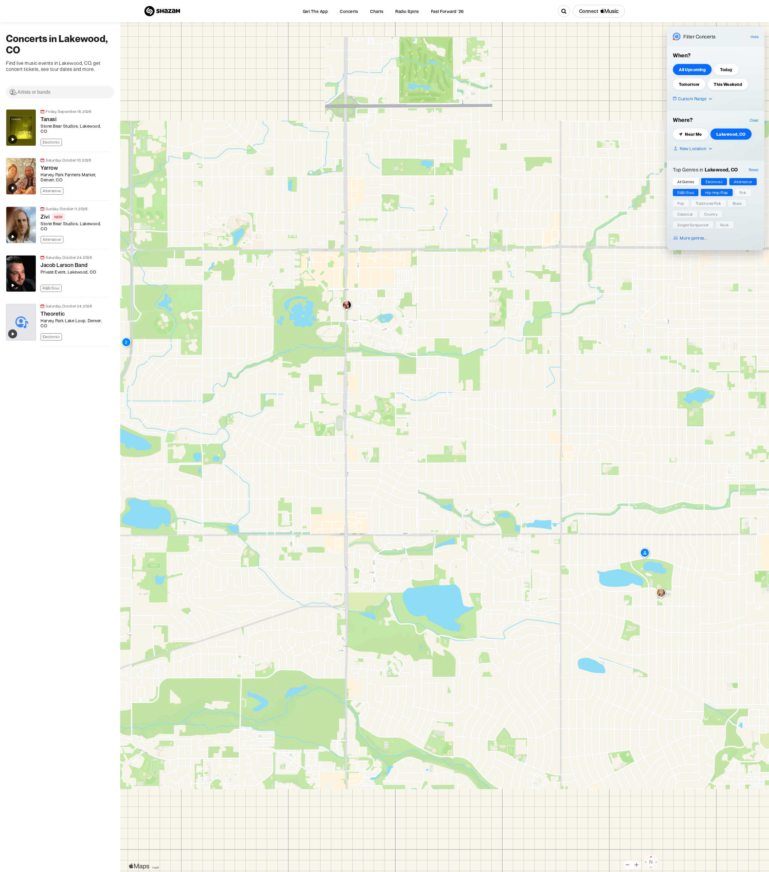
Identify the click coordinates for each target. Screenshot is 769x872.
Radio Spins (407, 11)
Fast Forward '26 (447, 11)
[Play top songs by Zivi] (12, 236)
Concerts (349, 11)
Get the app (315, 11)
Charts (376, 11)
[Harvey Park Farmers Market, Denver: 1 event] (661, 594)
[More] (108, 141)
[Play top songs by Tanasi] (12, 139)
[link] (57, 127)
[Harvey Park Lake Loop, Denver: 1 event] (645, 554)
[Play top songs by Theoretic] (12, 333)
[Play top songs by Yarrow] (12, 187)
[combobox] (60, 92)
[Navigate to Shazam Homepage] (162, 11)
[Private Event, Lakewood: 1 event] (347, 306)
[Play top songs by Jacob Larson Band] (12, 285)
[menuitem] (315, 11)
